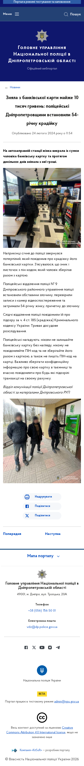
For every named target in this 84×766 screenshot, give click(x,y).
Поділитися (42, 506)
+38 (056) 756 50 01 (42, 610)
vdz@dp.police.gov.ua (42, 627)
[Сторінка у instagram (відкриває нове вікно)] (50, 647)
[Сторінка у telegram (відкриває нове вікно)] (57, 647)
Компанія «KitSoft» (31, 750)
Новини (15, 87)
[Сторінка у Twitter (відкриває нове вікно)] (34, 647)
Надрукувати (43, 496)
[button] (42, 556)
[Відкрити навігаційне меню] (17, 14)
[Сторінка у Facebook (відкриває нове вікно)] (26, 647)
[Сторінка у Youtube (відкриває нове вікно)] (42, 647)
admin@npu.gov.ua (66, 701)
